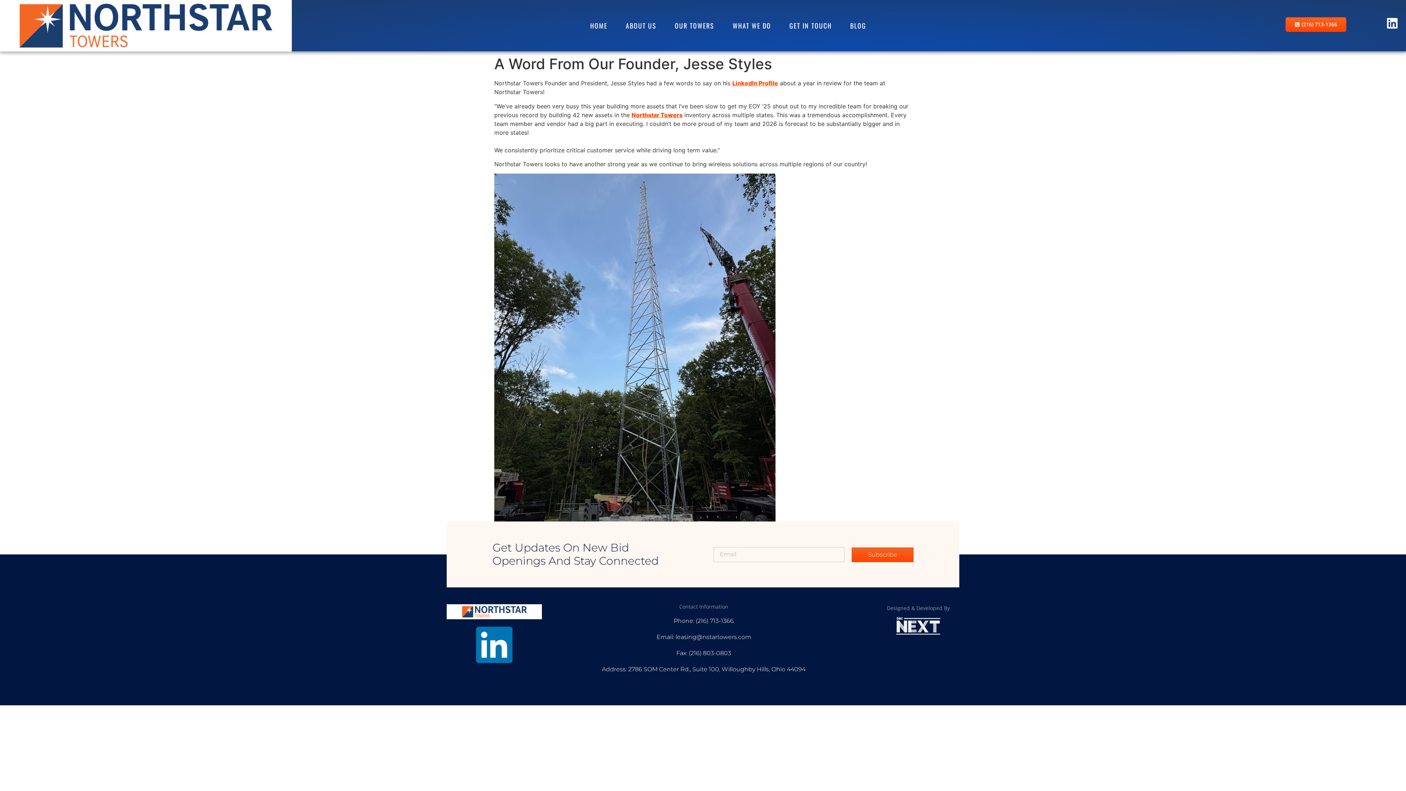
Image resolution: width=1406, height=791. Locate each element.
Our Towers (694, 25)
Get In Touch (810, 25)
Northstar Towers (657, 115)
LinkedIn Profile (755, 83)
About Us (641, 25)
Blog (858, 25)
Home (598, 25)
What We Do (752, 25)
